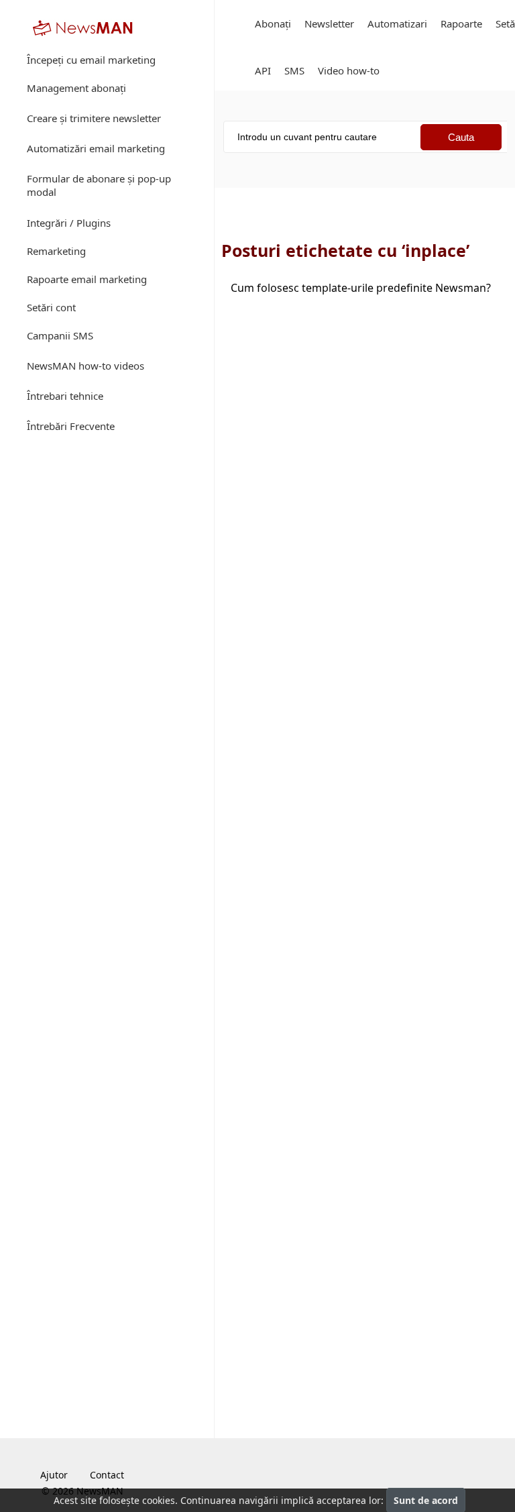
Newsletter (329, 23)
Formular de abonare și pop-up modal (99, 185)
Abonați (273, 23)
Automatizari (397, 23)
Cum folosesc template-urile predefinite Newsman (361, 287)
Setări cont (51, 307)
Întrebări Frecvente (71, 426)
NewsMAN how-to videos (85, 365)
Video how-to (349, 70)
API (263, 70)
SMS (294, 70)
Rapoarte (461, 23)
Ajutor (54, 1474)
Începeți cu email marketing (91, 59)
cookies (158, 1500)
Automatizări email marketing (96, 148)
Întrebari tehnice (65, 395)
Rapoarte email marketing (87, 279)
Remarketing (56, 251)
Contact (107, 1474)
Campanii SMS (60, 335)
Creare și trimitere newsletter (94, 118)
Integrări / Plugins (69, 222)
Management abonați (76, 88)
